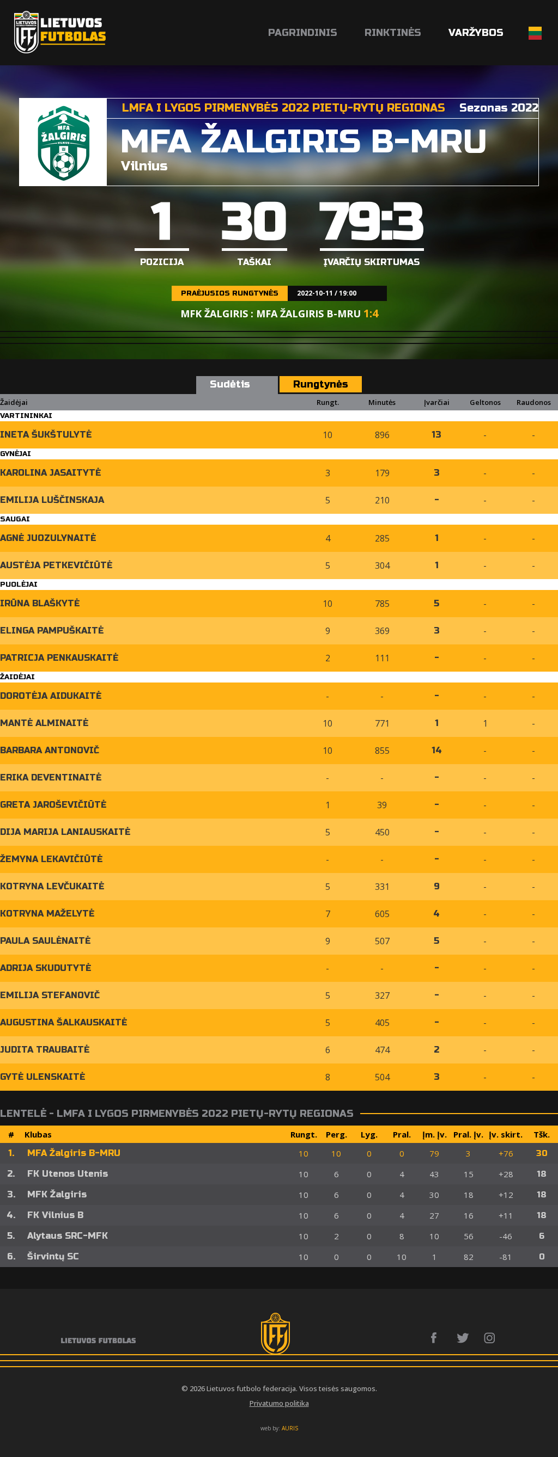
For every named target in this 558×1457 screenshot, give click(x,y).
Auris (290, 1428)
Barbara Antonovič (49, 750)
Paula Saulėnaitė (45, 941)
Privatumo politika (279, 1403)
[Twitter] (463, 1337)
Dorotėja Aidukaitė (50, 696)
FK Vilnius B (55, 1215)
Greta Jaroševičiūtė (53, 805)
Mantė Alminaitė (44, 723)
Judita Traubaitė (44, 1049)
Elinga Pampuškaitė (52, 630)
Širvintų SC (53, 1256)
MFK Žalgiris (57, 1194)
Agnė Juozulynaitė (48, 538)
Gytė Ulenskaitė (42, 1077)
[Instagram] (490, 1337)
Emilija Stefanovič (50, 995)
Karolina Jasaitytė (50, 473)
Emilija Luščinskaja (52, 500)
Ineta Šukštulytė (46, 434)
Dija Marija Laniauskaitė (65, 832)
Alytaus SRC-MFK (67, 1236)
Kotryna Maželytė (47, 913)
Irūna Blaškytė (40, 603)
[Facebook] (437, 1337)
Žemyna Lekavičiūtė (51, 859)
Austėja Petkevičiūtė (56, 565)
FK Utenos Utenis (67, 1174)
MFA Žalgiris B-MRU (73, 1153)
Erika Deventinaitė (50, 777)
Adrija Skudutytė (45, 968)
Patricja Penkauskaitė (59, 658)
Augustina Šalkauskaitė (63, 1022)
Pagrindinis (302, 33)
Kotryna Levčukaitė (52, 886)
